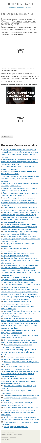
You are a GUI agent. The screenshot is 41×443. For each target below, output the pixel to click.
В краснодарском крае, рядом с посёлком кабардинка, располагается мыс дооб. (17, 254)
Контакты (3, 434)
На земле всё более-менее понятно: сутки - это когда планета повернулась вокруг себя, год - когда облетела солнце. (20, 260)
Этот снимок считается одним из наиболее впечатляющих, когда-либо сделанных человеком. (19, 341)
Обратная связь (5, 439)
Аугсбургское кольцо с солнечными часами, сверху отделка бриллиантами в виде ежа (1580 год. (20, 418)
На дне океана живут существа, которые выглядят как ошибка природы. (17, 220)
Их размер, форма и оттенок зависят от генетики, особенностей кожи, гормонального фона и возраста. (20, 178)
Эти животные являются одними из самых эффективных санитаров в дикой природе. (18, 358)
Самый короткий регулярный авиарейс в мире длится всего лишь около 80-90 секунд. (19, 232)
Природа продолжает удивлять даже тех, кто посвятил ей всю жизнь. (18, 172)
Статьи (28, 7)
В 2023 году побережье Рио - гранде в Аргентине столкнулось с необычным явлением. (20, 297)
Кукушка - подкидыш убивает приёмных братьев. (22, 395)
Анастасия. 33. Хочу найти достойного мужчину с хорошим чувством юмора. (20, 184)
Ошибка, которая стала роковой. (16, 427)
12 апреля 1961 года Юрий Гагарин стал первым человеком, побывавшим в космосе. (20, 285)
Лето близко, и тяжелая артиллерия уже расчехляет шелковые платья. (17, 403)
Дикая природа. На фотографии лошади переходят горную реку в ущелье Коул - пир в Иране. (20, 319)
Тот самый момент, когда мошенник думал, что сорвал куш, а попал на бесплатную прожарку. (19, 408)
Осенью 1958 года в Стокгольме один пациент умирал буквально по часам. (19, 336)
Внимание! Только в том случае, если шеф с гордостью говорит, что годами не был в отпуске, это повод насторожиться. (20, 238)
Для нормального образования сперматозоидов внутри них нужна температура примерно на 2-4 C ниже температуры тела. (19, 161)
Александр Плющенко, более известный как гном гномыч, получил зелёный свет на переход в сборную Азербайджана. (20, 313)
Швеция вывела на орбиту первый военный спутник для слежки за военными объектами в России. (18, 352)
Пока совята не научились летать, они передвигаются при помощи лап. (16, 346)
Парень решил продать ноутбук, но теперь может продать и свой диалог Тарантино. (20, 194)
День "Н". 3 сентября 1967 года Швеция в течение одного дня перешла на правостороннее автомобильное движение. (19, 380)
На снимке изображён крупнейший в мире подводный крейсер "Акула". (18, 331)
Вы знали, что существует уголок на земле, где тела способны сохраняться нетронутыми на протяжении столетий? (19, 373)
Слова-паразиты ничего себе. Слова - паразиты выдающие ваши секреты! (18, 21)
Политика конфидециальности (8, 437)
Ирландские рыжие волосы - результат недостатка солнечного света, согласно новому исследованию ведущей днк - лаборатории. (18, 279)
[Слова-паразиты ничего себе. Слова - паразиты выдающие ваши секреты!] (20, 95)
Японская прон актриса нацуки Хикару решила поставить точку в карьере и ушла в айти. (19, 189)
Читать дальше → (7, 136)
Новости (20, 7)
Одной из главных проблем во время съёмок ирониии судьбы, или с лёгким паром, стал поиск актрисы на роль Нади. (19, 325)
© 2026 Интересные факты (7, 432)
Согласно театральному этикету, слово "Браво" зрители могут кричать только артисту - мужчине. (20, 208)
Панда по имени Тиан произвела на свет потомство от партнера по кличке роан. (17, 302)
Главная (12, 7)
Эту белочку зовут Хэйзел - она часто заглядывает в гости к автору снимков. (16, 367)
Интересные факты (20, 4)
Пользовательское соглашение (14, 434)
